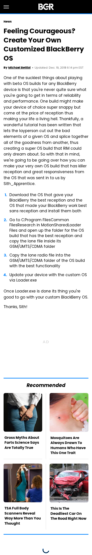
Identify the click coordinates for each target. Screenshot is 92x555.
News (8, 21)
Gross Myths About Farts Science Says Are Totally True (21, 442)
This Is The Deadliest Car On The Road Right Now (68, 513)
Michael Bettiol (19, 67)
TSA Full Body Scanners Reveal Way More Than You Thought (22, 516)
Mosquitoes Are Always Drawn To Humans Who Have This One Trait (68, 445)
